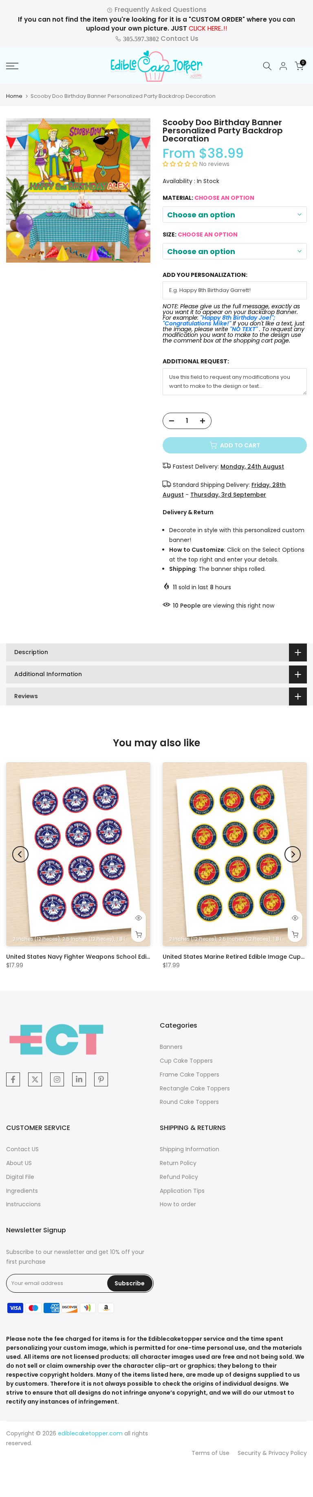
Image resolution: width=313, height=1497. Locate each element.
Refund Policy (179, 1177)
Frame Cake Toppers (189, 1074)
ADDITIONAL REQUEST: (196, 361)
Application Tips (182, 1191)
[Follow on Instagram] (57, 1079)
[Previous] (20, 854)
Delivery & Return (188, 512)
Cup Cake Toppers (186, 1061)
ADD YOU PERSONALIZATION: (205, 275)
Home (14, 96)
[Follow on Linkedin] (79, 1079)
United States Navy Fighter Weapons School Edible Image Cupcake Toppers (119, 956)
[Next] (292, 854)
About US (19, 1163)
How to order (178, 1204)
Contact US (22, 1149)
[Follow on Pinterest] (101, 1079)
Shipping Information (189, 1149)
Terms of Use (210, 1453)
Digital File (20, 1177)
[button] (181, 164)
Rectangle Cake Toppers (195, 1088)
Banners (171, 1047)
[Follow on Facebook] (13, 1079)
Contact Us (159, 38)
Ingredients (22, 1191)
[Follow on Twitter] (35, 1079)
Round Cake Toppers (189, 1102)
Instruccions (23, 1204)
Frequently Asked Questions (160, 9)
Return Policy (178, 1163)
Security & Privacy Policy (272, 1453)
